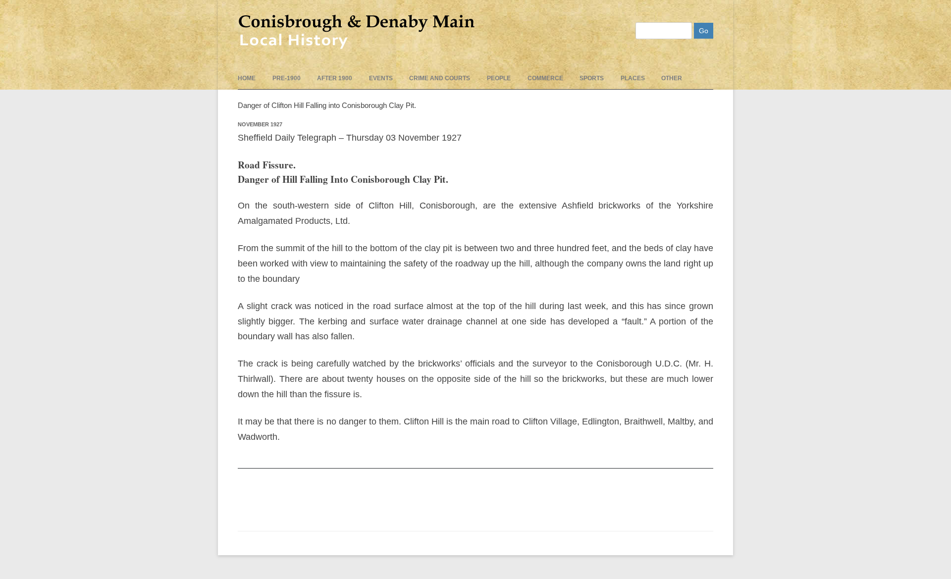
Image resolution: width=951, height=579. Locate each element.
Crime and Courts (439, 78)
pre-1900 (286, 78)
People (499, 78)
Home (247, 78)
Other (671, 78)
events (381, 78)
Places (633, 78)
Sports (592, 78)
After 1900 (334, 78)
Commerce (545, 78)
